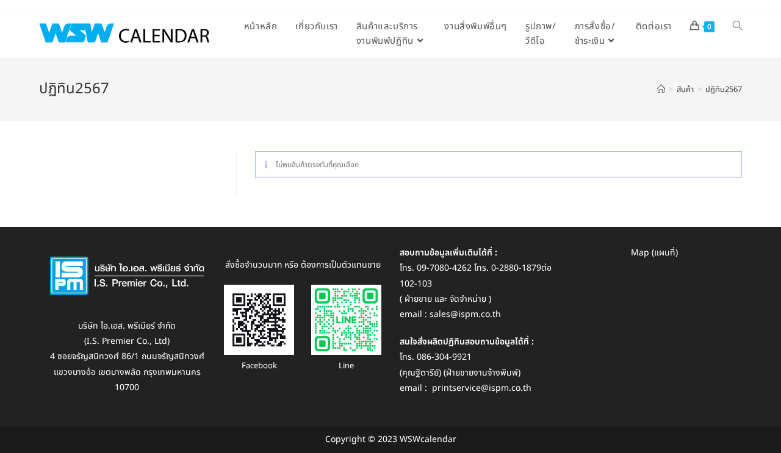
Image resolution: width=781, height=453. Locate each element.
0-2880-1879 (516, 268)
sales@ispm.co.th (465, 314)
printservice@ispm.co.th (481, 388)
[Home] (661, 90)
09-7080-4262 (444, 268)
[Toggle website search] (737, 26)
